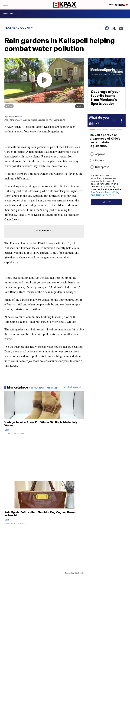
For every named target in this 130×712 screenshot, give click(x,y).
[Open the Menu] (5, 4)
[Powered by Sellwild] (79, 573)
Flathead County (18, 27)
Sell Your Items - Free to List (43, 388)
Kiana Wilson (15, 116)
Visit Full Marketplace (74, 387)
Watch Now (117, 4)
